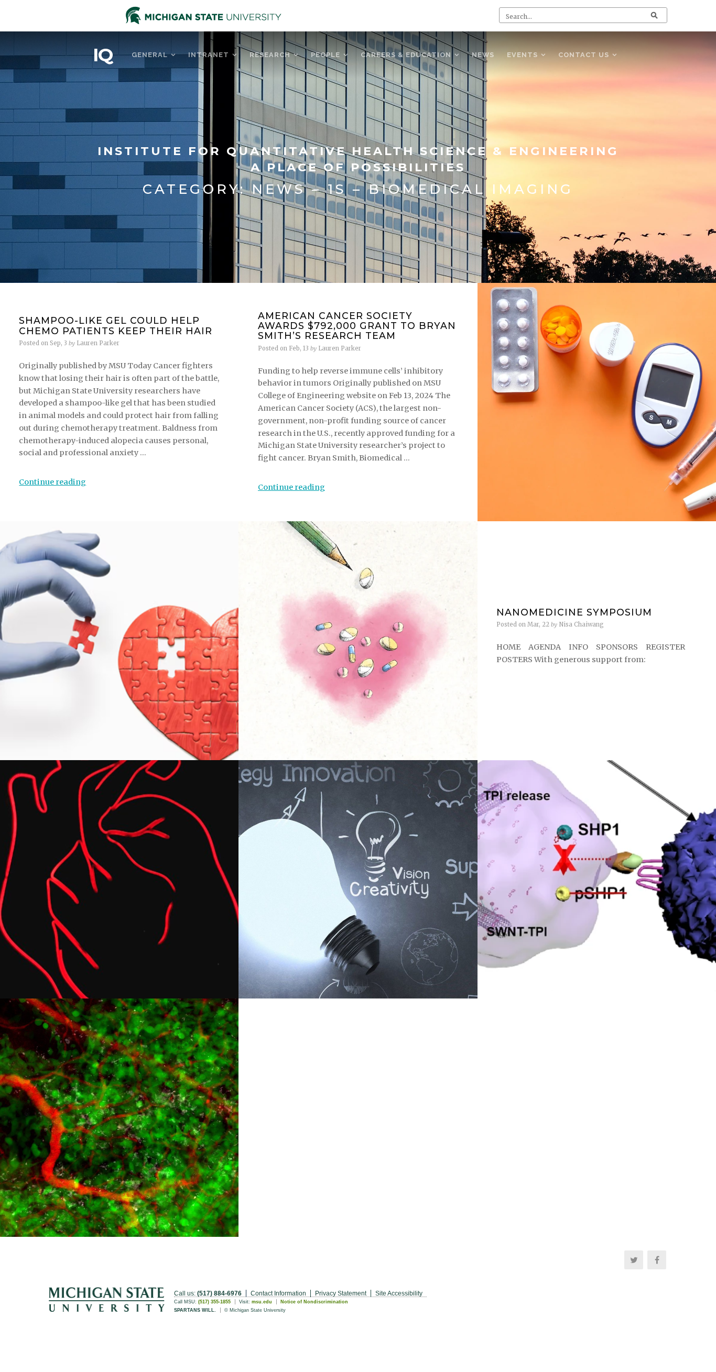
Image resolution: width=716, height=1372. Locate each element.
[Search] (654, 15)
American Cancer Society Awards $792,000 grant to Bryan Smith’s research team (357, 326)
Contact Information (278, 1293)
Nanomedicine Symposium (574, 612)
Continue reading (52, 482)
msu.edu (262, 1301)
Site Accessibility (398, 1293)
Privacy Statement (340, 1293)
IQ (103, 55)
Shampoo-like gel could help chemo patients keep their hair (115, 325)
